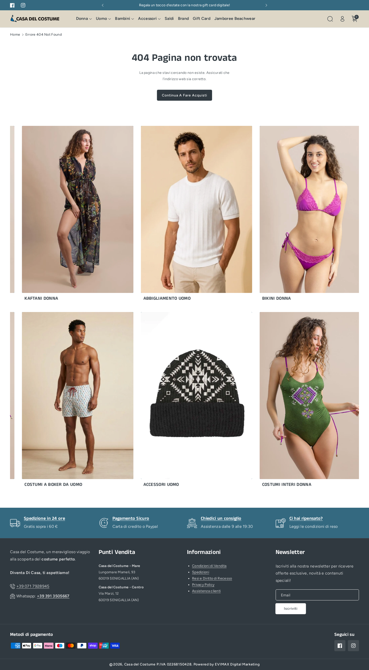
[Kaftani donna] (62, 214)
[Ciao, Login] (342, 19)
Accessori (147, 18)
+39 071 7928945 (32, 586)
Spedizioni (200, 572)
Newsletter (290, 552)
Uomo (101, 18)
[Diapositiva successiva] (266, 5)
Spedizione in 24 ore (44, 518)
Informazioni (204, 552)
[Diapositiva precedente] (103, 5)
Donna (82, 18)
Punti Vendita (117, 552)
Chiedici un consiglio (221, 518)
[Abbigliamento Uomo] (181, 214)
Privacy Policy (203, 585)
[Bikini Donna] (299, 214)
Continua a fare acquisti (184, 95)
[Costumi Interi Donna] (299, 401)
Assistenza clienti (206, 591)
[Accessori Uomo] (181, 401)
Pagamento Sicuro (130, 518)
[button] (84, 19)
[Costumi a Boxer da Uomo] (62, 401)
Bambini (122, 18)
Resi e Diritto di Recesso (212, 578)
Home (15, 34)
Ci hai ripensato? (306, 518)
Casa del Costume (140, 664)
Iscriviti (290, 608)
